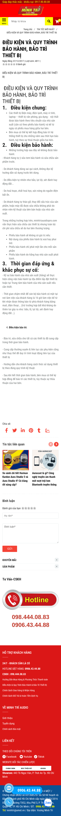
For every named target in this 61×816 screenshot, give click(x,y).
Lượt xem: (30, 61)
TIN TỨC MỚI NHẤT (47, 29)
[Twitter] (15, 430)
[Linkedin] (23, 430)
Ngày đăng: (7, 61)
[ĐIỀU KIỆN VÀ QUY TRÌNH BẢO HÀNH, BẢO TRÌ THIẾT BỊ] (30, 10)
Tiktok (41, 756)
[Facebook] (6, 430)
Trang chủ (29, 29)
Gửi (9, 548)
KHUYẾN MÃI (9, 560)
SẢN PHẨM (8, 566)
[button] (57, 22)
